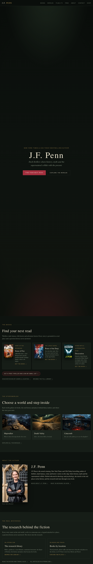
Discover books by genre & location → (16, 379)
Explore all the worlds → (12, 443)
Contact (81, 3)
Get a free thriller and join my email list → (21, 373)
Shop (89, 3)
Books (42, 3)
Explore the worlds (58, 173)
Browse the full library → (43, 379)
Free (67, 3)
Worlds (50, 3)
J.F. (7, 3)
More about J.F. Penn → (39, 483)
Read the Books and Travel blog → (15, 561)
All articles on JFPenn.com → (41, 561)
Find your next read (34, 172)
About (73, 3)
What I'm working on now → (61, 483)
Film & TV (59, 3)
